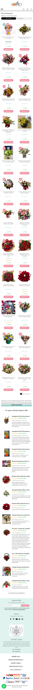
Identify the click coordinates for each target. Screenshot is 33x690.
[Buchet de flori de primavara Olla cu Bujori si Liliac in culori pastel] (24, 369)
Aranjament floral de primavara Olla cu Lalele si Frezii (24, 37)
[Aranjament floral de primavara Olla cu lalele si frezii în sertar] (6, 419)
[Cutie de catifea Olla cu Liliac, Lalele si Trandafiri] (24, 183)
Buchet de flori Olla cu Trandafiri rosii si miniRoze (8, 285)
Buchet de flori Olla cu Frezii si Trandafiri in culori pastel (8, 378)
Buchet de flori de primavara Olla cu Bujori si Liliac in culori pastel (24, 378)
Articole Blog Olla (16, 666)
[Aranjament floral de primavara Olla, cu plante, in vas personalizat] (6, 434)
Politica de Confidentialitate (18, 609)
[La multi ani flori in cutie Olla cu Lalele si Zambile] (8, 338)
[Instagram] (22, 619)
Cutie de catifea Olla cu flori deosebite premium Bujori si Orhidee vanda (25, 69)
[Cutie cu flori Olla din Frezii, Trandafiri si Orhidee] (8, 183)
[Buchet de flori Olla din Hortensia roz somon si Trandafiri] (24, 214)
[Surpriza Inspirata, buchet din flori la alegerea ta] (8, 307)
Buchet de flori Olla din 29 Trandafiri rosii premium (24, 285)
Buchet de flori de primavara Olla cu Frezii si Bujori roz (24, 347)
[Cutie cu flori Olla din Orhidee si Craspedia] (24, 122)
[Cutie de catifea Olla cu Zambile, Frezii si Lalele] (8, 214)
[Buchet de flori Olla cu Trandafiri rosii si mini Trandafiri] (24, 245)
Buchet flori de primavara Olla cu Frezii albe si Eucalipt (8, 161)
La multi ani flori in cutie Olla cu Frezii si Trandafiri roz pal (24, 316)
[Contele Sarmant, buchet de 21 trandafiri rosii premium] (6, 571)
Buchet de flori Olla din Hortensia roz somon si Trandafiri (25, 224)
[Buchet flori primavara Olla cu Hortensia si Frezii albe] (24, 152)
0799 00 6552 (17, 649)
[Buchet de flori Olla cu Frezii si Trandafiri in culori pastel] (8, 369)
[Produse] (2, 10)
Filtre (9, 18)
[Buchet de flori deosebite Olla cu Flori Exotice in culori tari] (8, 91)
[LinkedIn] (19, 619)
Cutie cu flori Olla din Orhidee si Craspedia (24, 130)
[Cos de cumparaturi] (27, 9)
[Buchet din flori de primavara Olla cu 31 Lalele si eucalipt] (8, 60)
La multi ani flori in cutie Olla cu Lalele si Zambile (8, 347)
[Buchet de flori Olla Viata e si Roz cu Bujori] (8, 29)
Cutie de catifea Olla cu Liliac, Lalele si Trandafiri (24, 192)
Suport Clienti (16, 663)
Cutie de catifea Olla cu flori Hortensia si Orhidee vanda (24, 99)
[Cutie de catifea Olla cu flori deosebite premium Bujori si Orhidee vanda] (24, 60)
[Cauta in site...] (31, 9)
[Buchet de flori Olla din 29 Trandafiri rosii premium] (24, 276)
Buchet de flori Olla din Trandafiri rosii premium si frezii (8, 255)
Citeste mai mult (16, 405)
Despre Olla (16, 656)
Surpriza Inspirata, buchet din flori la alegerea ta (8, 316)
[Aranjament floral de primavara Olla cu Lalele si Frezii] (24, 29)
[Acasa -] (16, 4)
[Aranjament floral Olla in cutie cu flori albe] (6, 493)
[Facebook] (10, 619)
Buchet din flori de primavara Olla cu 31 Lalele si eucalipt (8, 68)
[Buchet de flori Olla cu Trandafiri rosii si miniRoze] (8, 276)
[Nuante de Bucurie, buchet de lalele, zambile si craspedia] (6, 519)
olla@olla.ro (17, 651)
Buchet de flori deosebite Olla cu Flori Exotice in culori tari (8, 99)
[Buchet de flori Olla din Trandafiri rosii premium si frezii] (8, 245)
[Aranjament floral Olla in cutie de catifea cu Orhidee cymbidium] (8, 122)
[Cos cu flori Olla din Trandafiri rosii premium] (6, 557)
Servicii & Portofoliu (16, 660)
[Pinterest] (13, 619)
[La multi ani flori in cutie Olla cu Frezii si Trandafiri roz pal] (24, 307)
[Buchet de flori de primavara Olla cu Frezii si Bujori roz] (24, 338)
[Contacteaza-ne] (23, 9)
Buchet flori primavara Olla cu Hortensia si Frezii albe (24, 161)
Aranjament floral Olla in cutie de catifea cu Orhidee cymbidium (8, 131)
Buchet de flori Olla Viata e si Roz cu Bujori (8, 37)
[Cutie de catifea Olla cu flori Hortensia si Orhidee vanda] (24, 91)
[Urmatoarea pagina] (30, 394)
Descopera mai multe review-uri (16, 593)
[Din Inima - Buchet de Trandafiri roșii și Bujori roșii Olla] (6, 532)
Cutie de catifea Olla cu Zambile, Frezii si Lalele (8, 223)
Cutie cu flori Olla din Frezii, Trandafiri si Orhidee (8, 192)
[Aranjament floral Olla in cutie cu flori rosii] (6, 584)
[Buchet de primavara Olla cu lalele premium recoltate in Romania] (6, 463)
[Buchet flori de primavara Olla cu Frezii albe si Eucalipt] (8, 152)
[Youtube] (16, 619)
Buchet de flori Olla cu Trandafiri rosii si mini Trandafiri (24, 255)
